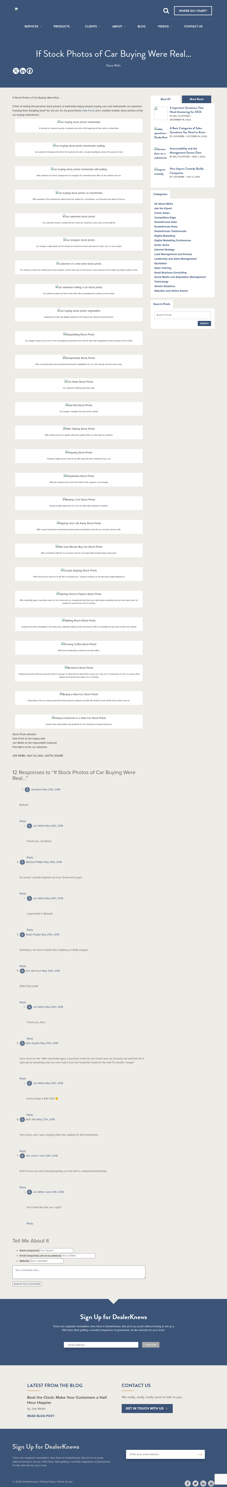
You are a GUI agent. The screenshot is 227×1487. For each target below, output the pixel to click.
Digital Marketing (164, 235)
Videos (163, 26)
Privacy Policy (47, 1481)
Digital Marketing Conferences (172, 240)
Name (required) (29, 1250)
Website (24, 1261)
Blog (142, 26)
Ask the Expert (163, 208)
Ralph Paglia (33, 934)
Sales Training (162, 268)
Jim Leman (32, 1155)
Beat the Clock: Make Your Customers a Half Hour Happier (67, 1400)
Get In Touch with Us (145, 1408)
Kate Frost (88, 110)
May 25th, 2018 (51, 789)
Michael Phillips (34, 862)
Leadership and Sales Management (175, 258)
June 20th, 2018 (48, 1155)
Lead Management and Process (173, 254)
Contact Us (193, 26)
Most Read (196, 99)
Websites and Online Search (171, 290)
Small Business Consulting (170, 272)
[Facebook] (30, 71)
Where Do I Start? (193, 11)
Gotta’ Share (161, 245)
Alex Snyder (33, 1043)
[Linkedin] (23, 71)
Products (62, 26)
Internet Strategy (164, 249)
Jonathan (36, 789)
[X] (16, 71)
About (117, 26)
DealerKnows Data (165, 222)
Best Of (165, 99)
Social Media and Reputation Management (180, 277)
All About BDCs (163, 203)
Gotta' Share (54, 756)
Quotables (160, 263)
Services (31, 26)
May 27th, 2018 (46, 1119)
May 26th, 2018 (54, 825)
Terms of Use (65, 1481)
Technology (161, 281)
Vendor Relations (164, 286)
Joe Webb (39, 825)
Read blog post (40, 1416)
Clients (91, 26)
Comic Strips (162, 213)
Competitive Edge (165, 217)
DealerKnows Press (166, 226)
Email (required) (40, 1255)
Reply (23, 821)
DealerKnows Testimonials (170, 231)
